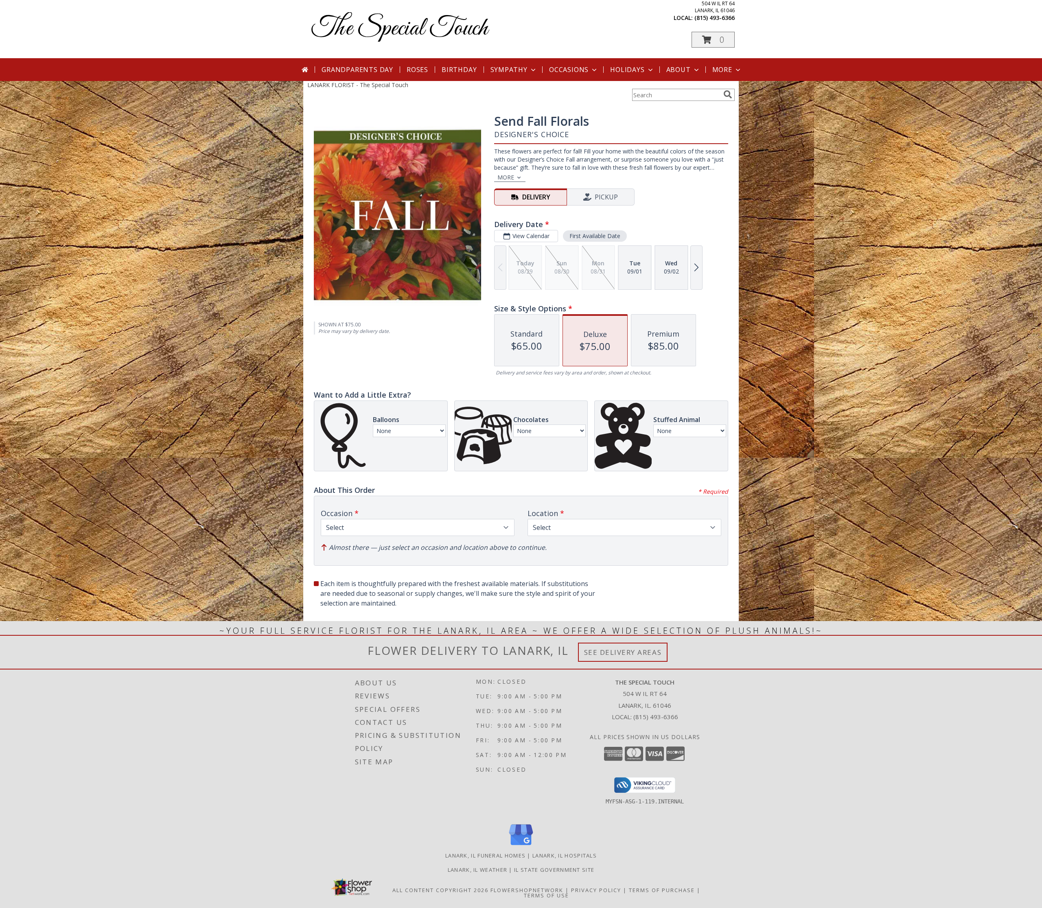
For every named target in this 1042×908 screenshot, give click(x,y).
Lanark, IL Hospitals (564, 855)
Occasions (569, 69)
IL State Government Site (554, 869)
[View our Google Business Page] (521, 845)
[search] (727, 94)
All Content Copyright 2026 (440, 890)
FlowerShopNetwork (526, 890)
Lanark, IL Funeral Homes (485, 855)
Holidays (627, 69)
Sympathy (509, 69)
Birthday (459, 69)
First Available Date (594, 236)
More (722, 69)
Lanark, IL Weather (477, 869)
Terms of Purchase (662, 890)
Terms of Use (546, 895)
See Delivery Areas (623, 652)
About (678, 69)
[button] (713, 40)
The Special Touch (399, 28)
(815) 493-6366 (714, 18)
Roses (417, 69)
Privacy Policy (596, 890)
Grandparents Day (357, 69)
